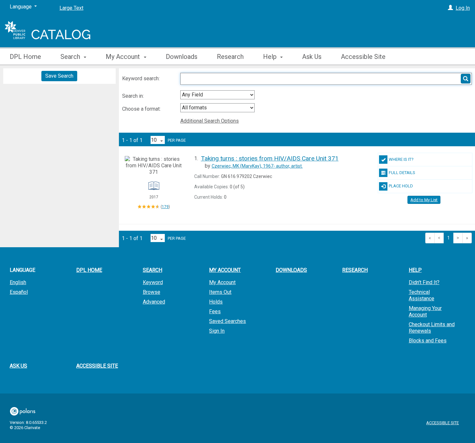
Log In (463, 8)
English (18, 282)
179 (165, 207)
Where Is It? (401, 159)
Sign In (217, 331)
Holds (216, 302)
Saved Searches (227, 321)
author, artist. (257, 166)
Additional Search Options (209, 121)
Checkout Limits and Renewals (432, 327)
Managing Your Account (425, 311)
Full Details (402, 172)
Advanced (154, 302)
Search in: (133, 96)
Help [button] (270, 57)
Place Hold (401, 185)
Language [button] (22, 270)
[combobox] (217, 94)
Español (19, 292)
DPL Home (25, 57)
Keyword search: (141, 78)
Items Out (220, 292)
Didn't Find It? (424, 282)
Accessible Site (363, 57)
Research (230, 57)
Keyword (153, 282)
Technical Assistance (421, 295)
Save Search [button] (59, 76)
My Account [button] (124, 57)
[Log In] (450, 8)
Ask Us (312, 57)
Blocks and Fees (428, 341)
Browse (151, 292)
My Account (222, 282)
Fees (215, 311)
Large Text (71, 8)
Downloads (181, 57)
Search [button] (71, 57)
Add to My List (424, 199)
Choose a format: (142, 109)
